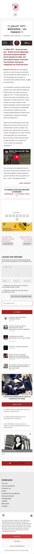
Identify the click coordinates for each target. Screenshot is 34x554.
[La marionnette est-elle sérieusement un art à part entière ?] (5, 337)
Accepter (17, 536)
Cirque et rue (6, 488)
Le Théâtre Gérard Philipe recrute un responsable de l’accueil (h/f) (14, 417)
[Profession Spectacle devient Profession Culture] (5, 318)
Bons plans (17, 404)
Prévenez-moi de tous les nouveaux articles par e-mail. (15, 291)
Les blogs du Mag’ (18, 463)
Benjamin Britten (9, 70)
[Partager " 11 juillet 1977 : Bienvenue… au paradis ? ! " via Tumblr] (13, 216)
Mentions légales (24, 550)
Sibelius (6, 143)
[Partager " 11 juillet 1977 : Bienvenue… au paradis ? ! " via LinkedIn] (20, 216)
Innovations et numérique (11, 493)
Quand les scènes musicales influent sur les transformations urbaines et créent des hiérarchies (19, 356)
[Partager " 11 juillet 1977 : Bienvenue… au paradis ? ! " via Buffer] (24, 216)
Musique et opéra (8, 496)
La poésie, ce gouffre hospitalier (18, 346)
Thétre (4, 501)
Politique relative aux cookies (12, 550)
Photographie (6, 498)
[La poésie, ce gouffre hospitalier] (5, 348)
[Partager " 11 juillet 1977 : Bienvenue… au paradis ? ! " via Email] (27, 216)
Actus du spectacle (8, 486)
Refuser (17, 541)
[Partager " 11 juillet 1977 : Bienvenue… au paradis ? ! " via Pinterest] (17, 216)
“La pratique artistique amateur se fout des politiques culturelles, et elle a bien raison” (19, 366)
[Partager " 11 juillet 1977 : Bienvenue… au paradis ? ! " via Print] (17, 219)
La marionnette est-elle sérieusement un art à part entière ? (19, 337)
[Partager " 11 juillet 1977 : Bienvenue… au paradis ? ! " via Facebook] (6, 216)
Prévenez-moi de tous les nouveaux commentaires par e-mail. (15, 286)
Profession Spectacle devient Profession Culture (17, 318)
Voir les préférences (17, 546)
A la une (5, 483)
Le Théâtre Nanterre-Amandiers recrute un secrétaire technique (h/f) (16, 410)
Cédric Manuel (15, 36)
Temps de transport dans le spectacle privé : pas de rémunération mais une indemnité (19, 327)
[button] (31, 516)
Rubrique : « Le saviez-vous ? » (17, 195)
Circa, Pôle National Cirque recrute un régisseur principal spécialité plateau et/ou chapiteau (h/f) (16, 425)
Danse (4, 491)
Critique (5, 506)
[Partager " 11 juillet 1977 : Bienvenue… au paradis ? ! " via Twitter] (10, 216)
